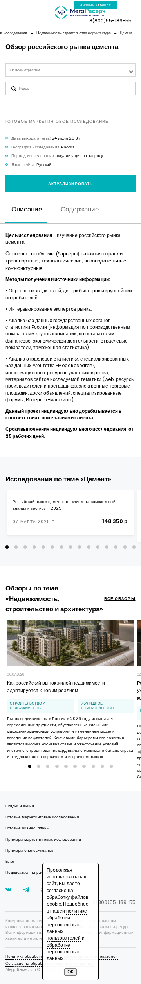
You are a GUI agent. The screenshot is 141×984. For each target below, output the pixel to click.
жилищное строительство (97, 706)
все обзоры (119, 598)
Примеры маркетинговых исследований (43, 839)
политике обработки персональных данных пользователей (67, 924)
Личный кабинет (95, 5)
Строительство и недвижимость (27, 706)
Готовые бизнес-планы (27, 828)
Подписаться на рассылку (29, 872)
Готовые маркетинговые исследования (42, 817)
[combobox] (70, 70)
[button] (7, 547)
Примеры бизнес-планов (29, 850)
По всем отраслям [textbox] (25, 70)
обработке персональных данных (63, 952)
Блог (9, 861)
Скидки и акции (19, 806)
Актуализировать (70, 184)
